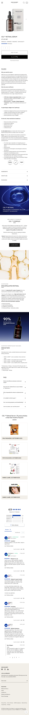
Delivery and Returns (5, 694)
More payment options (14, 60)
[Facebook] (2, 669)
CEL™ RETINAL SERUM (9, 546)
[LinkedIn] (8, 669)
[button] (2, 19)
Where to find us (4, 688)
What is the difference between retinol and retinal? (12, 382)
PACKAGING (4, 180)
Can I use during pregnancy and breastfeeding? (13, 402)
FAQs (2, 690)
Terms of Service (10, 702)
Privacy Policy (3, 702)
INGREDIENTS (4, 171)
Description (3, 68)
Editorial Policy (24, 702)
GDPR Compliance (17, 702)
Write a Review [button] (15, 525)
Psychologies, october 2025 (11, 458)
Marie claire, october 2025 (11, 477)
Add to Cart (14, 52)
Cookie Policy (3, 704)
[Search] (23, 2)
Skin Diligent (6, 708)
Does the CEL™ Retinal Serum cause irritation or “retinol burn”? (13, 387)
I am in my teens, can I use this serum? (11, 406)
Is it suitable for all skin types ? (9, 398)
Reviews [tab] (7, 529)
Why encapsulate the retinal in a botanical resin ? (13, 393)
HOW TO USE (4, 175)
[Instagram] (5, 669)
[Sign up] (27, 680)
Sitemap (8, 704)
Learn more (14, 244)
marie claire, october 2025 (11, 497)
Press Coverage (4, 696)
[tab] (4, 68)
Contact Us (3, 692)
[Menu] (2, 2)
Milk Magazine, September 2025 (12, 438)
